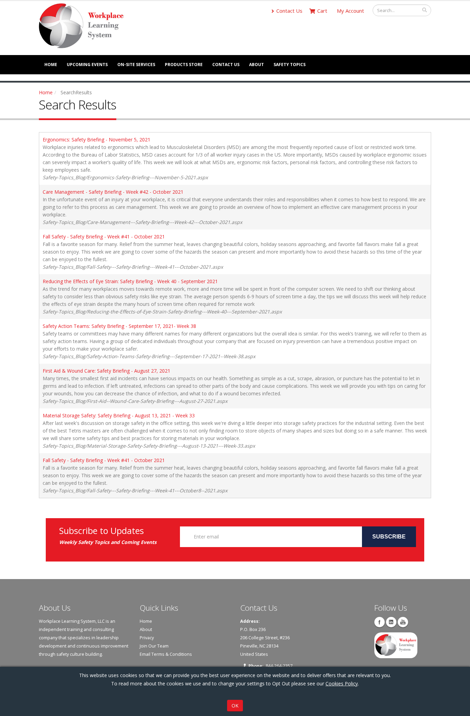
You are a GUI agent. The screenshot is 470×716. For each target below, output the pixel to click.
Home (50, 64)
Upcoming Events (87, 64)
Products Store (184, 64)
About (256, 64)
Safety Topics (290, 64)
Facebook (379, 622)
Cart (322, 10)
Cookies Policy (341, 683)
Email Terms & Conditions (166, 654)
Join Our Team (154, 646)
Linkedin (391, 622)
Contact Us (289, 10)
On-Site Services (136, 64)
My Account (350, 10)
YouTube (403, 622)
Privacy (147, 638)
